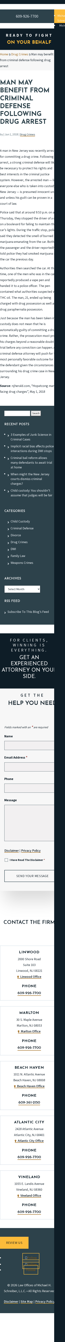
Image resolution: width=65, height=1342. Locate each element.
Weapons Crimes (22, 563)
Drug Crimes (27, 134)
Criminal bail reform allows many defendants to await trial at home (31, 462)
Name (8, 736)
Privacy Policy (31, 850)
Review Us (14, 1243)
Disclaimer (11, 850)
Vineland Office (30, 1195)
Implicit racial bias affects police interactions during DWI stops (32, 448)
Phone (8, 779)
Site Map (27, 1301)
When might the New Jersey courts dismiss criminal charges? (30, 479)
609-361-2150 (29, 1102)
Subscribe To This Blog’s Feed (28, 612)
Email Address (15, 757)
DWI (13, 549)
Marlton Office (31, 1031)
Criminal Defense (22, 528)
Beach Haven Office (31, 1086)
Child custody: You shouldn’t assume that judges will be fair (31, 492)
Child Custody (20, 521)
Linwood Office (30, 977)
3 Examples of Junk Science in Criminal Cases (31, 436)
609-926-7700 (29, 993)
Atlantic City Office (31, 1141)
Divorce (16, 535)
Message (10, 800)
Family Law (18, 556)
